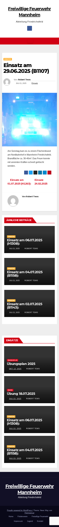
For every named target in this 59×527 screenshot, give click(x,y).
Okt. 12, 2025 (15, 369)
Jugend (30, 521)
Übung (10, 390)
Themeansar (29, 513)
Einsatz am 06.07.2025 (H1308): (24, 242)
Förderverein (22, 516)
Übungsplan (12, 360)
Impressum (18, 521)
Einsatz (35, 83)
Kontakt (40, 521)
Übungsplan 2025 (21, 364)
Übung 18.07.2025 (21, 394)
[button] (55, 41)
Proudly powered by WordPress (20, 510)
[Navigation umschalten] (30, 41)
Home (11, 516)
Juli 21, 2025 (15, 399)
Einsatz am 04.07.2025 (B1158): (24, 273)
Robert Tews (24, 79)
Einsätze (7, 59)
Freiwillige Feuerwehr (40, 516)
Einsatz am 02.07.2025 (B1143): (24, 305)
